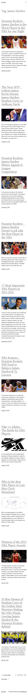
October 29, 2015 (5, 70)
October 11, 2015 (5, 141)
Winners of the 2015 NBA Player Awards (13, 543)
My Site (3, 2)
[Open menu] (26, 2)
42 (25, 675)
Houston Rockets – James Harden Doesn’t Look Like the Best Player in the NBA (13, 230)
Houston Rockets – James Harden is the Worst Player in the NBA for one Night (14, 26)
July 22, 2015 (4, 583)
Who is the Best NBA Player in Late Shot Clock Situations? (13, 487)
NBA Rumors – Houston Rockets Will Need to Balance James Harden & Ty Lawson (11, 366)
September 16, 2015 (6, 341)
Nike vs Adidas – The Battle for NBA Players (13, 430)
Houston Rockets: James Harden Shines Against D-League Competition (12, 164)
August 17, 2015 (5, 410)
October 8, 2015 (5, 207)
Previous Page (5, 675)
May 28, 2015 (4, 660)
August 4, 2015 (5, 465)
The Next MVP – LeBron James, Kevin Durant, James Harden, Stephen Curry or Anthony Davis (12, 95)
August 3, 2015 (5, 525)
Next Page (4, 679)
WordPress (23, 691)
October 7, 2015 (5, 269)
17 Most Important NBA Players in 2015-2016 (13, 289)
